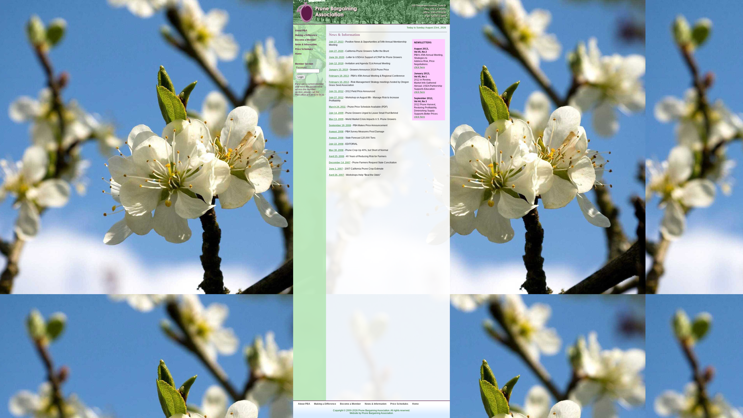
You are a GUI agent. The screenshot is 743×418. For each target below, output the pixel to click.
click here (419, 67)
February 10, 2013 (339, 82)
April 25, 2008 (336, 156)
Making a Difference (306, 35)
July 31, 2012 (336, 91)
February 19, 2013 (339, 76)
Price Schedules (304, 49)
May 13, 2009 (336, 119)
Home (298, 53)
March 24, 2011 (337, 106)
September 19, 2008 (340, 125)
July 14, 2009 (336, 113)
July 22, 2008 (336, 144)
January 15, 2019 (338, 69)
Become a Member (305, 40)
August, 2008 (336, 131)
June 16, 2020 (336, 57)
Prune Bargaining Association (377, 413)
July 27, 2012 (336, 97)
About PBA (301, 30)
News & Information (306, 44)
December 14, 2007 (339, 162)
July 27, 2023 (336, 41)
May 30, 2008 (336, 150)
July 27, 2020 (336, 51)
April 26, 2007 (336, 175)
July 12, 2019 (336, 63)
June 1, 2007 (336, 168)
